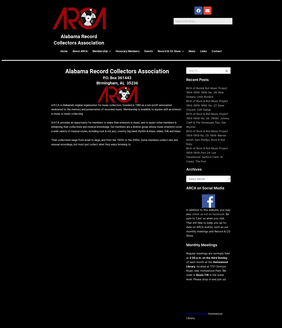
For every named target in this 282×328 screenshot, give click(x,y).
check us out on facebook (208, 214)
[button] (101, 51)
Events (148, 51)
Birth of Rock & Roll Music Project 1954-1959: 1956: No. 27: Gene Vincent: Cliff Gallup (207, 105)
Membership (100, 51)
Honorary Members (128, 51)
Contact (217, 51)
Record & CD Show (169, 51)
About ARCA (80, 51)
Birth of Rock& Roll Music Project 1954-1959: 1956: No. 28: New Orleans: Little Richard (206, 92)
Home (64, 51)
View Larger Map (196, 313)
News (192, 51)
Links (203, 51)
